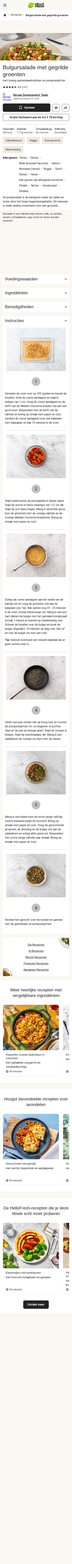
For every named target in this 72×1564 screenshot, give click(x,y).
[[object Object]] (56, 107)
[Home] (5, 15)
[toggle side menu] (5, 5)
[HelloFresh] (36, 5)
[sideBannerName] (36, 248)
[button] (36, 293)
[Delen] (65, 107)
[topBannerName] (36, 26)
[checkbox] (4, 87)
